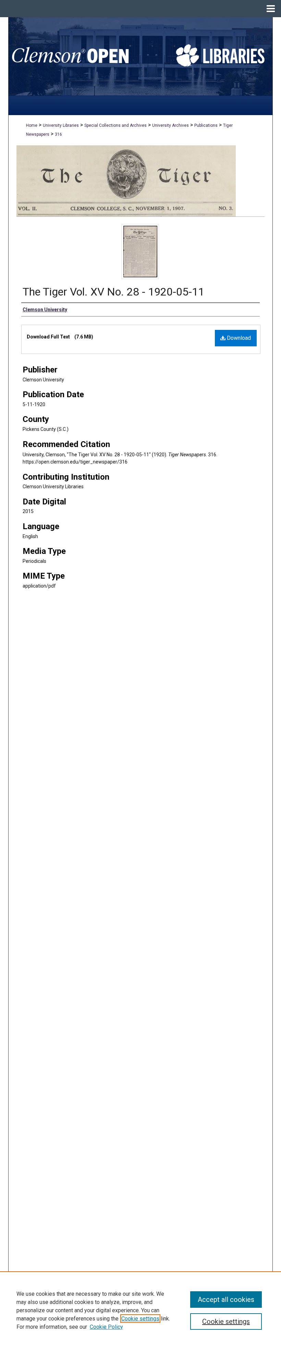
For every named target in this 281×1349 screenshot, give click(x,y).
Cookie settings (140, 1318)
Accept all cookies (226, 1299)
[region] (140, 1310)
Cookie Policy (106, 1327)
